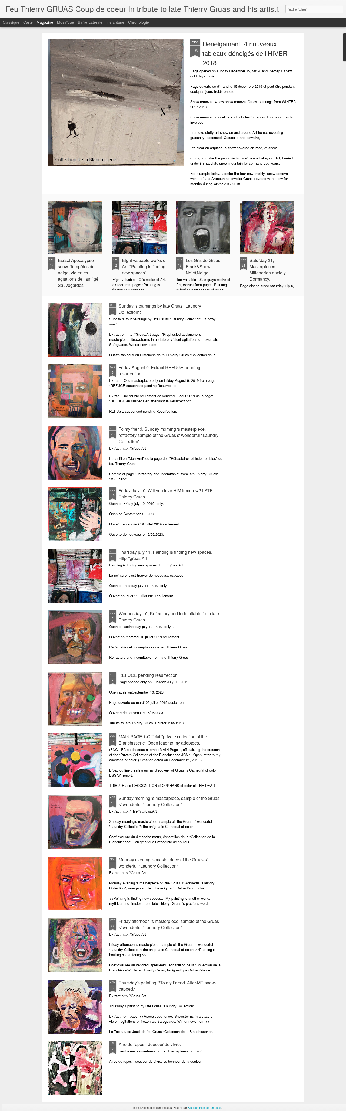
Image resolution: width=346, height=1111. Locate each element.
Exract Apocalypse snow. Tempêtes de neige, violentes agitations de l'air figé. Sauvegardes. (78, 272)
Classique (11, 22)
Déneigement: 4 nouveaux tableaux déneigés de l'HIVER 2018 (244, 53)
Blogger (193, 1107)
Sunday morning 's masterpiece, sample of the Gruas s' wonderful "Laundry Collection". (169, 801)
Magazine (44, 22)
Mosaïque (65, 22)
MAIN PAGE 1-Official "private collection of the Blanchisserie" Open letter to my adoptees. (163, 739)
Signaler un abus (210, 1107)
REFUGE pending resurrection (148, 675)
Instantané (115, 22)
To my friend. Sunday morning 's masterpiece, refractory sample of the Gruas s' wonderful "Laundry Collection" (168, 435)
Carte (28, 22)
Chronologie (138, 22)
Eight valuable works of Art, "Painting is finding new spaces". (144, 266)
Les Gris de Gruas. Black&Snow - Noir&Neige (203, 266)
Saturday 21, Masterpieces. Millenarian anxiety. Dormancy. (268, 269)
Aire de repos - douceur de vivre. (150, 1044)
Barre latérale (90, 22)
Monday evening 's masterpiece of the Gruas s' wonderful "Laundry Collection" (163, 863)
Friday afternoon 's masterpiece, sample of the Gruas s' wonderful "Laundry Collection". (169, 924)
